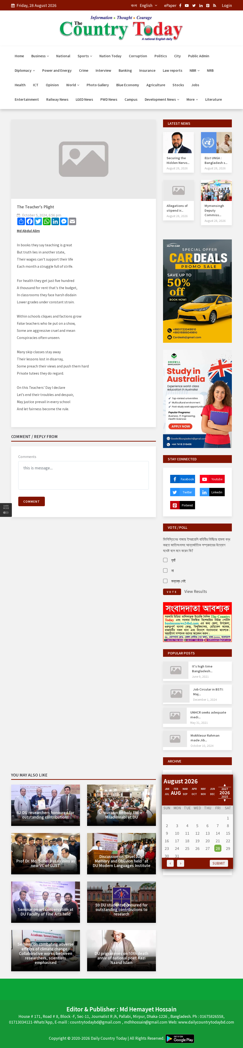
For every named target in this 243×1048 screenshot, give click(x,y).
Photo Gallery (98, 84)
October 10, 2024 (202, 745)
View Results (195, 591)
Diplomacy (23, 70)
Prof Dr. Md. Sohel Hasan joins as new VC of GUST (45, 863)
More (191, 99)
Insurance (147, 70)
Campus (131, 99)
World (71, 84)
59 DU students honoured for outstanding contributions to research (121, 909)
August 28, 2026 (177, 168)
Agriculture (155, 84)
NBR (193, 70)
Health (20, 84)
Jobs (195, 84)
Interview (103, 70)
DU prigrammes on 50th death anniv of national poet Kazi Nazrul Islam (121, 957)
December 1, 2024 (205, 699)
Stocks (178, 84)
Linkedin (216, 492)
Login (227, 5)
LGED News (84, 99)
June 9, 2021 (200, 676)
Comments (27, 456)
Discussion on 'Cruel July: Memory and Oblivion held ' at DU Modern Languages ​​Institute (121, 860)
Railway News (57, 99)
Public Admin (198, 55)
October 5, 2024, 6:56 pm (41, 215)
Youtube (216, 479)
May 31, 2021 (199, 722)
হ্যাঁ (173, 560)
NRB (210, 70)
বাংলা (134, 5)
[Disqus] (83, 589)
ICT (35, 84)
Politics (160, 55)
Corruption (138, 55)
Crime (83, 70)
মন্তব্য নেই (178, 581)
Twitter (187, 492)
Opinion (52, 84)
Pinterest (187, 505)
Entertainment (27, 99)
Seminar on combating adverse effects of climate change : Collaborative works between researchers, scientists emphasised (46, 953)
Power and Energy (57, 70)
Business (38, 55)
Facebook (187, 479)
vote (172, 592)
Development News (161, 99)
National (63, 55)
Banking (125, 70)
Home (19, 55)
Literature (213, 99)
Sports (83, 55)
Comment (31, 501)
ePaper (170, 5)
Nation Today (110, 55)
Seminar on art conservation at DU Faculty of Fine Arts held (45, 911)
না (172, 570)
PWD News (108, 99)
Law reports (172, 70)
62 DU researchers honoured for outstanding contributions (45, 815)
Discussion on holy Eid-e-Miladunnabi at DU (121, 815)
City (177, 55)
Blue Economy (127, 84)
